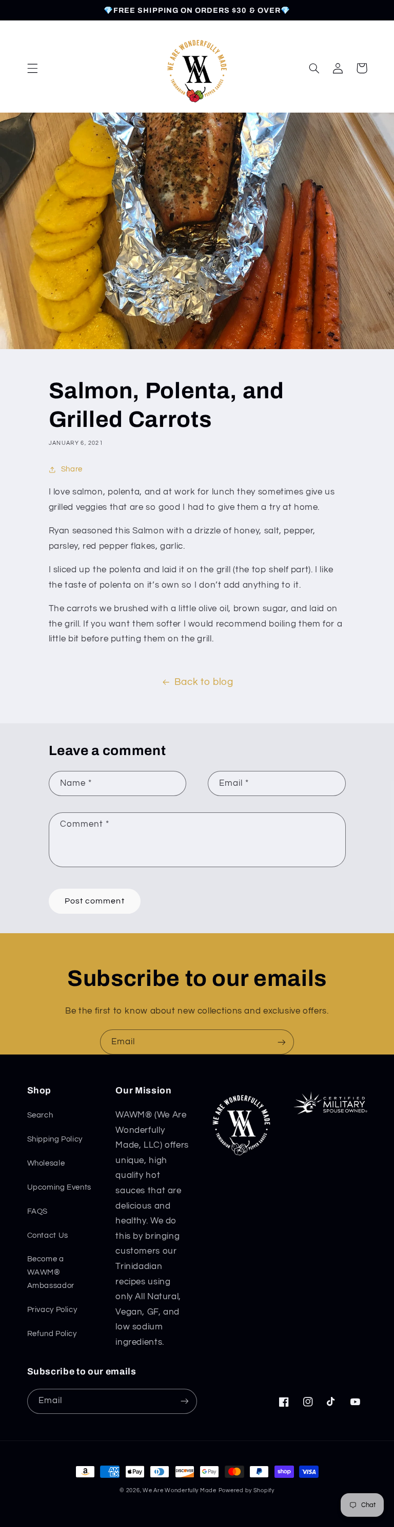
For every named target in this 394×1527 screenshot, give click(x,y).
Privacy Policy (52, 1310)
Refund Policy (52, 1334)
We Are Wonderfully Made (179, 1490)
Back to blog (203, 682)
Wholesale (46, 1163)
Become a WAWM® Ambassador (50, 1272)
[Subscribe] (281, 1042)
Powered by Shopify (246, 1490)
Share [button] (72, 469)
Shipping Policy (55, 1139)
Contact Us (47, 1235)
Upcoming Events (59, 1187)
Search (40, 1115)
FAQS (37, 1211)
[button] (32, 68)
